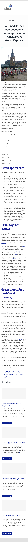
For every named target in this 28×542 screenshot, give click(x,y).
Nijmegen (20, 339)
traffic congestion (20, 251)
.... (24, 416)
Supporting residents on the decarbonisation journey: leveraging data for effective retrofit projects (13, 405)
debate (23, 246)
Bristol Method (13, 258)
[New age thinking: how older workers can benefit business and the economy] (14, 432)
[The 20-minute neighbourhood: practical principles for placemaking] (14, 505)
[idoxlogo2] (8, 4)
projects (15, 254)
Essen (12, 321)
